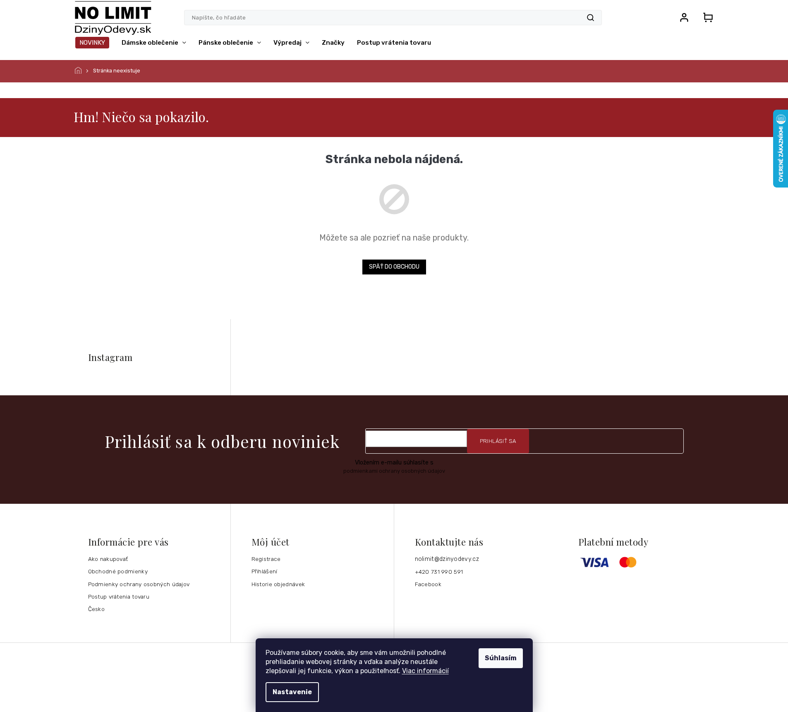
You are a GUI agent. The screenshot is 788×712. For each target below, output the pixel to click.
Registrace (266, 559)
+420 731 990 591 (439, 571)
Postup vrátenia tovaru (119, 596)
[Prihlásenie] (684, 17)
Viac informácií (425, 671)
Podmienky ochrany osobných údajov (139, 584)
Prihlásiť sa (498, 441)
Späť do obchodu (394, 266)
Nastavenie (292, 692)
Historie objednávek (278, 584)
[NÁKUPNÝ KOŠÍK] (706, 17)
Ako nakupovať (108, 559)
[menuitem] (92, 42)
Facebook (428, 584)
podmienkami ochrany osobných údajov (394, 471)
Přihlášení (264, 571)
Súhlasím (501, 658)
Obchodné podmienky (118, 571)
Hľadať (590, 17)
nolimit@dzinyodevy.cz (447, 559)
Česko (96, 609)
